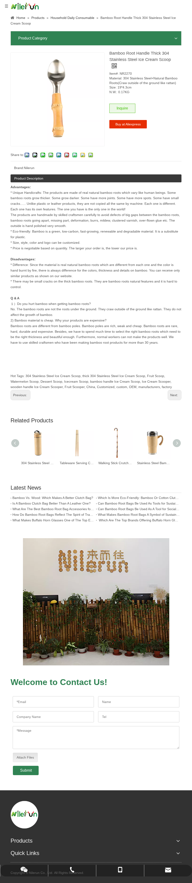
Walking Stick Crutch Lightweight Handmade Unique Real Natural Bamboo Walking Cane (115, 463)
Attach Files (25, 757)
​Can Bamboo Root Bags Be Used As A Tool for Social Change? (139, 509)
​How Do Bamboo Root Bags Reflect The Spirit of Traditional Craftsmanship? (53, 514)
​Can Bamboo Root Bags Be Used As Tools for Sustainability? (139, 503)
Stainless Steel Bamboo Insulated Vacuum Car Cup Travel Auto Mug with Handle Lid (154, 463)
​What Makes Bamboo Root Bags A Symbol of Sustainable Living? (139, 514)
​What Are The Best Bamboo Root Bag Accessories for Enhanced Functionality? (53, 509)
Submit (26, 770)
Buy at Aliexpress (128, 124)
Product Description (28, 178)
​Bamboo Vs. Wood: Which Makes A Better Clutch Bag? (52, 498)
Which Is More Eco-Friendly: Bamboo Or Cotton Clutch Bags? (139, 498)
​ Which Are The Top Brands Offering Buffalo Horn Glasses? (139, 520)
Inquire (122, 108)
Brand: (19, 168)
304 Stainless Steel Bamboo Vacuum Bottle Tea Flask (38, 463)
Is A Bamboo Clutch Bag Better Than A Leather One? (51, 503)
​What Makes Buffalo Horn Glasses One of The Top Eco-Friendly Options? (53, 520)
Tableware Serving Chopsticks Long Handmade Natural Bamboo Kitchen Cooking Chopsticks (77, 463)
